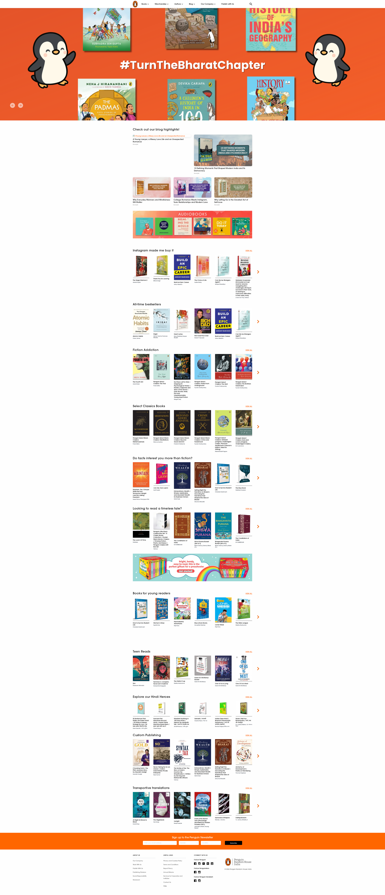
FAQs (165, 886)
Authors (177, 4)
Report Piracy (168, 868)
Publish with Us (227, 4)
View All (248, 251)
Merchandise (160, 4)
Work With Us (137, 864)
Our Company (207, 4)
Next (258, 272)
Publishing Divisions (139, 872)
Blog (191, 4)
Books (144, 4)
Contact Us (167, 882)
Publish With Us (138, 868)
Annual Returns (168, 872)
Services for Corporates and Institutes (172, 877)
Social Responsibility (139, 876)
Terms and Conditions (170, 864)
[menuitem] (144, 4)
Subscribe (233, 843)
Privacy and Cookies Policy (172, 861)
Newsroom (136, 880)
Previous (127, 272)
